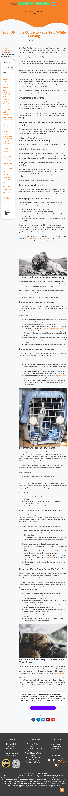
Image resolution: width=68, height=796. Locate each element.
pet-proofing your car (35, 238)
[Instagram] (54, 760)
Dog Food (6, 119)
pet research (6, 189)
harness (35, 340)
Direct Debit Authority (33, 757)
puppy (6, 197)
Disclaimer (33, 746)
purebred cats (7, 200)
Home (2, 47)
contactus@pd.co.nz (26, 702)
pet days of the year (7, 161)
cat (7, 87)
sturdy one (45, 324)
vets (7, 208)
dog (5, 108)
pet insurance (46, 678)
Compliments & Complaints (33, 748)
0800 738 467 (57, 700)
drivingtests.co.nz (33, 454)
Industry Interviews (7, 126)
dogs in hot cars (59, 673)
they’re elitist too (48, 557)
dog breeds (7, 117)
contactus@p (9, 753)
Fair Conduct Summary (33, 762)
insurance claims (6, 129)
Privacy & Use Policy (33, 744)
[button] (33, 720)
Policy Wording (34, 760)
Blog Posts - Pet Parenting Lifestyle (7, 50)
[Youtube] (59, 760)
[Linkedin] (56, 765)
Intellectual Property (33, 751)
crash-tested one (48, 533)
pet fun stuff (7, 168)
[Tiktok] (63, 760)
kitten (5, 131)
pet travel (9, 195)
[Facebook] (49, 760)
